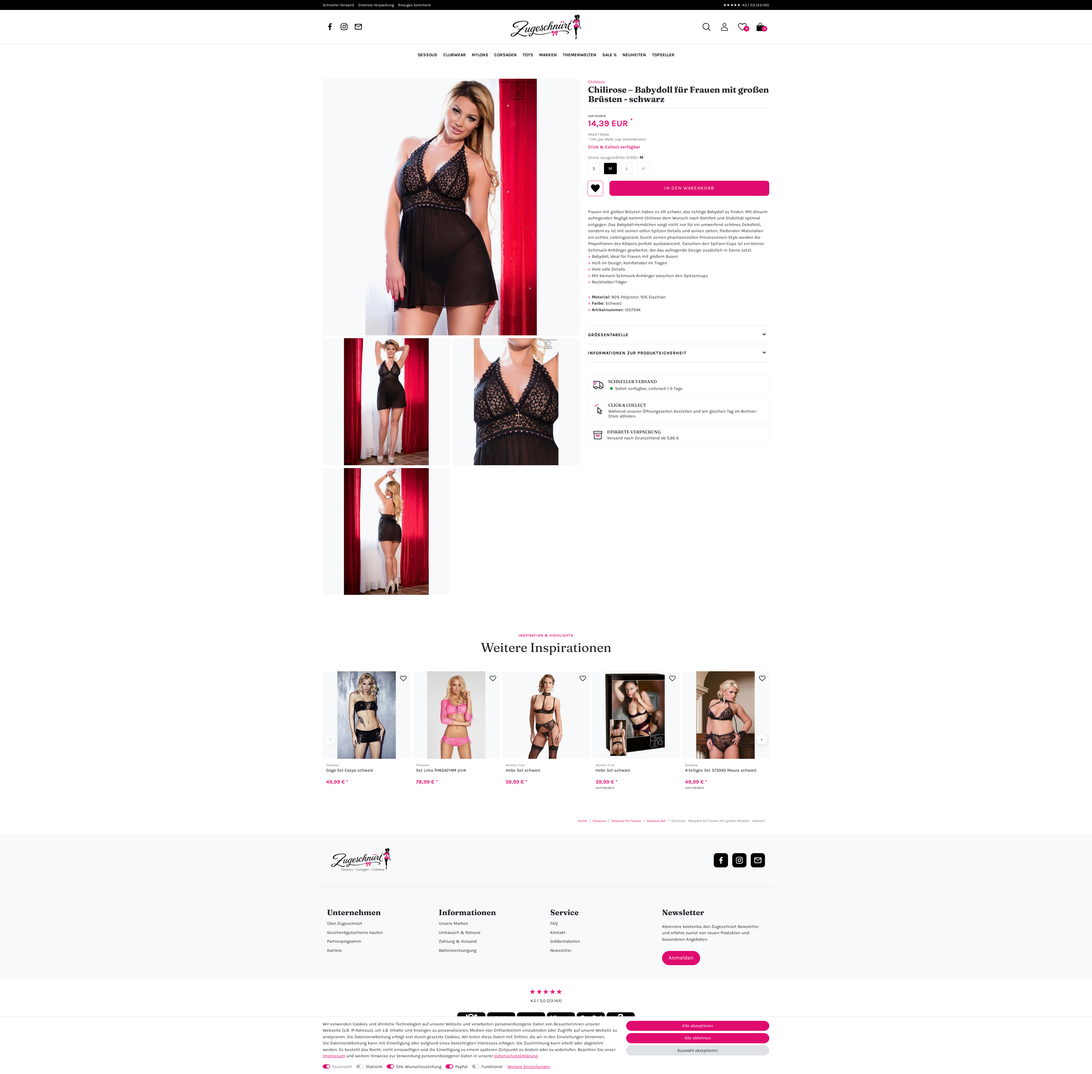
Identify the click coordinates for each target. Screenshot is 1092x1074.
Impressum (334, 1055)
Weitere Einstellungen (529, 1066)
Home (582, 821)
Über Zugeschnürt (344, 923)
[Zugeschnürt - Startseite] (546, 27)
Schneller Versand (632, 381)
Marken (548, 54)
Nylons (480, 54)
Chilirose (596, 81)
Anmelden (681, 958)
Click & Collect (627, 405)
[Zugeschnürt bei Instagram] (344, 27)
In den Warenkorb (689, 188)
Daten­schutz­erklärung (515, 1055)
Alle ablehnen (697, 1037)
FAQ (554, 923)
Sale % (609, 54)
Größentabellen (565, 941)
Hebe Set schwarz (523, 770)
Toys (528, 54)
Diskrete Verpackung (634, 432)
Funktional (491, 1066)
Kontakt (558, 932)
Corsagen (505, 54)
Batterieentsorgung (457, 950)
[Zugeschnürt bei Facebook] (330, 27)
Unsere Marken (453, 923)
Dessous (427, 54)
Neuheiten (634, 54)
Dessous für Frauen (626, 821)
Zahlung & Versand (458, 941)
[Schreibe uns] (358, 27)
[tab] (678, 335)
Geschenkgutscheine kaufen (355, 932)
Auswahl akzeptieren (697, 1050)
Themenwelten (579, 54)
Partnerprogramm (344, 941)
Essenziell (342, 1066)
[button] (724, 27)
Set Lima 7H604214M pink (441, 770)
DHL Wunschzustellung (418, 1066)
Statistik (374, 1066)
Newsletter (560, 950)
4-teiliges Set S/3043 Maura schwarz (720, 770)
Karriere (334, 950)
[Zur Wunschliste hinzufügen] (403, 679)
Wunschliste (595, 188)
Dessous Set (656, 821)
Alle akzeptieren (697, 1025)
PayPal (461, 1066)
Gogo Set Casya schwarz (349, 770)
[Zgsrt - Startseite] (362, 860)
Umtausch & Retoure (460, 932)
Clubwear (454, 54)
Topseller (663, 54)
